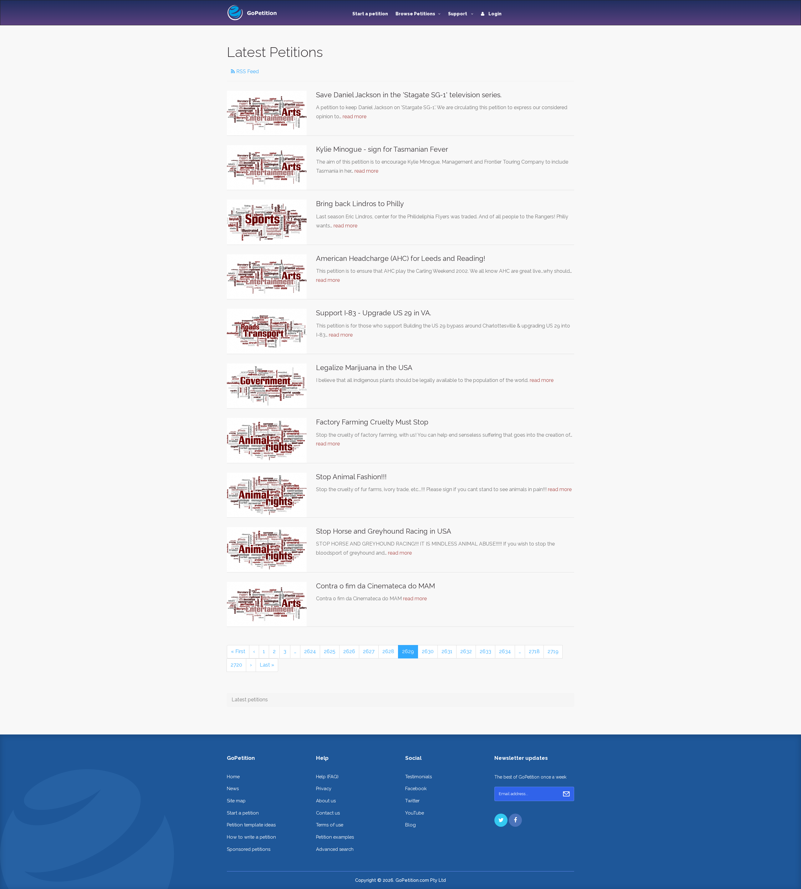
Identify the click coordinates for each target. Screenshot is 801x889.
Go (566, 793)
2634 (505, 651)
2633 (485, 651)
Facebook (416, 788)
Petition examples (335, 837)
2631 (446, 651)
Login (494, 13)
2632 (466, 651)
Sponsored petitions (248, 849)
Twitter (412, 800)
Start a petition (370, 13)
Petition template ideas (251, 824)
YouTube (414, 812)
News (233, 788)
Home (233, 776)
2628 (388, 651)
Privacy (323, 788)
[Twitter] (501, 820)
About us (326, 800)
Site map (236, 800)
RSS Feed (247, 71)
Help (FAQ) (327, 776)
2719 (553, 651)
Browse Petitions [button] (415, 13)
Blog (410, 824)
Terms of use (329, 824)
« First (238, 651)
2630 (428, 651)
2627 (369, 651)
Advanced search (335, 849)
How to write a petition (251, 837)
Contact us (328, 812)
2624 (310, 651)
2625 (329, 651)
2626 (349, 651)
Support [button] (458, 13)
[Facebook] (515, 820)
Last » (267, 665)
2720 (236, 665)
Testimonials (418, 776)
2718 (534, 651)
